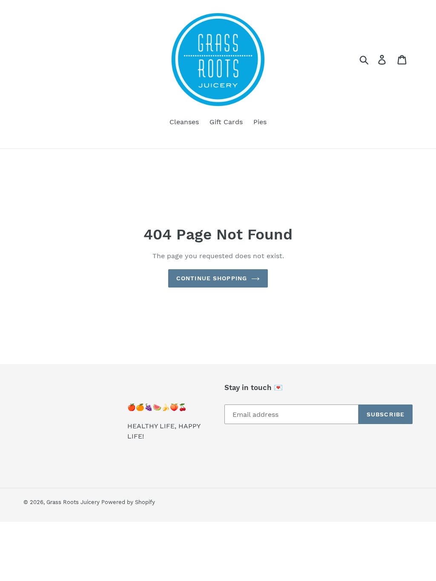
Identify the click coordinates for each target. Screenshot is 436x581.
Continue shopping (211, 278)
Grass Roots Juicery (73, 502)
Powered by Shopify (128, 502)
